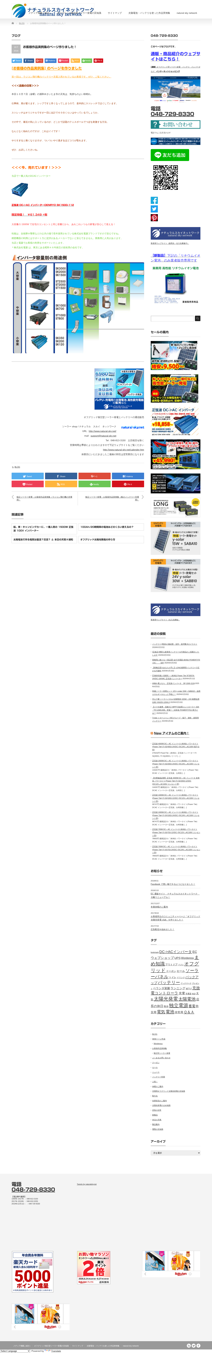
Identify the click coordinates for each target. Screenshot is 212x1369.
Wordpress (187, 957)
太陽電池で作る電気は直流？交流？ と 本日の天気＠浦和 (43, 539)
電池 (170, 1011)
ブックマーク (186, 983)
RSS (189, 1346)
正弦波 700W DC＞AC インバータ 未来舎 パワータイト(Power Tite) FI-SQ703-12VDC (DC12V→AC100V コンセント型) (176, 832)
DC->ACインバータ (175, 952)
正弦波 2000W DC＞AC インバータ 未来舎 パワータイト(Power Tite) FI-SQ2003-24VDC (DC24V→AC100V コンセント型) (175, 764)
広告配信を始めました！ (162, 929)
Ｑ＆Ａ (189, 1012)
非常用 (179, 1012)
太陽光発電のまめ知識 (161, 1105)
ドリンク (181, 977)
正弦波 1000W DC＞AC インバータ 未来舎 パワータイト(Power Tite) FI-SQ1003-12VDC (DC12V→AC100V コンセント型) (175, 798)
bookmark (155, 952)
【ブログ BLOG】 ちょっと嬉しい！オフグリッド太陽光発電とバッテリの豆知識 (164, 1353)
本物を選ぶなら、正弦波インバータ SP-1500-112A (173, 683)
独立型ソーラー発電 (162, 1053)
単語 (194, 994)
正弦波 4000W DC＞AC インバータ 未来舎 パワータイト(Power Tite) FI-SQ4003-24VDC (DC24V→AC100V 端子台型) (175, 747)
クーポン (171, 971)
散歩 (166, 1006)
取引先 (155, 1096)
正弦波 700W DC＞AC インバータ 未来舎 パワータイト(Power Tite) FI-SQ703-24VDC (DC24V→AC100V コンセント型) (176, 849)
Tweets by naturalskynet (87, 1184)
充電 (182, 993)
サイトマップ (115, 13)
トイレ (172, 977)
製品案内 (155, 1124)
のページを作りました (64, 68)
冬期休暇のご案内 (159, 907)
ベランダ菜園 (161, 988)
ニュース (155, 1072)
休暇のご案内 (157, 1086)
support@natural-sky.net (103, 435)
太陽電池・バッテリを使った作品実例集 (149, 13)
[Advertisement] (171, 1214)
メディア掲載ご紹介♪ (39, 13)
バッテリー (169, 982)
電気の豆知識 (157, 1129)
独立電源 (178, 1005)
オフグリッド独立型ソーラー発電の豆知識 (79, 13)
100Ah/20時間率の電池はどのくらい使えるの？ (107, 527)
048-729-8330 (172, 114)
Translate (56, 1351)
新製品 (155, 1115)
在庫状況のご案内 (159, 1101)
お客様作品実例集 (159, 1048)
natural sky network (187, 13)
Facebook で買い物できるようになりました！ (173, 884)
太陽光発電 (166, 998)
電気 (161, 1012)
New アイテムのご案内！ (171, 733)
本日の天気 (156, 1120)
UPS (177, 958)
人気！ (155, 1082)
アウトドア (171, 964)
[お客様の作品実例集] (29, 68)
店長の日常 (156, 1110)
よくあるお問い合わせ (161, 1058)
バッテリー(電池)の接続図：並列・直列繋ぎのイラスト (174, 644)
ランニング (177, 988)
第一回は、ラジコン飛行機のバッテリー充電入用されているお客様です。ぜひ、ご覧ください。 (61, 76)
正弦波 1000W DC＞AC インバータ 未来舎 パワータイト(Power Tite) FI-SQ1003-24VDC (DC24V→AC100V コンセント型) (175, 815)
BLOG (22, 23)
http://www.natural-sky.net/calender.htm (123, 449)
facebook (198, 1346)
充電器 (188, 994)
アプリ (181, 965)
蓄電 (192, 1006)
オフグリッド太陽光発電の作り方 (97, 539)
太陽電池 (187, 999)
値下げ (189, 988)
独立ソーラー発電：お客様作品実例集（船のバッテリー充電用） (112, 498)
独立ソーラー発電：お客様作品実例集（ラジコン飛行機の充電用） (44, 498)
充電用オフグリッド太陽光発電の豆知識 (168, 1091)
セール (181, 971)
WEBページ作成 (158, 1039)
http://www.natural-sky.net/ (102, 431)
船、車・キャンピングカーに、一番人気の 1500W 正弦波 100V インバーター (43, 529)
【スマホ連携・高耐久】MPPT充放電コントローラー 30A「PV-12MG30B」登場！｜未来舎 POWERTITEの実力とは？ (175, 710)
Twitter (194, 1346)
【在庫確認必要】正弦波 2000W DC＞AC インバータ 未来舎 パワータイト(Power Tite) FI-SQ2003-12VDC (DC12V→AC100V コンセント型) (176, 781)
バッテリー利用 (158, 1077)
